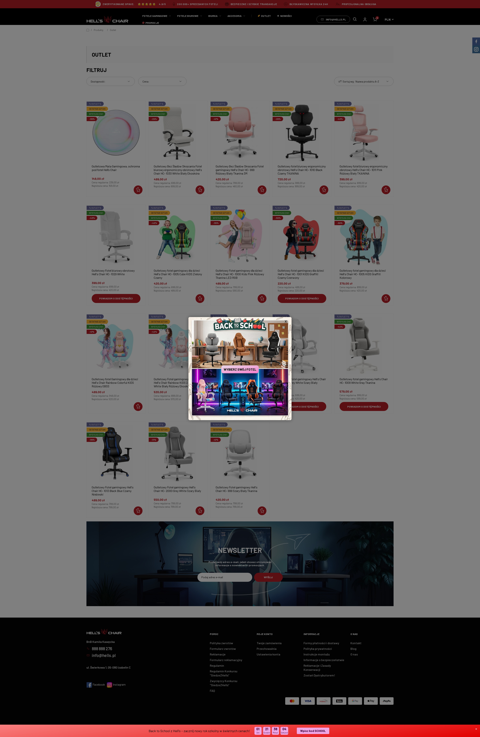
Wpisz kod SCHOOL (313, 731)
